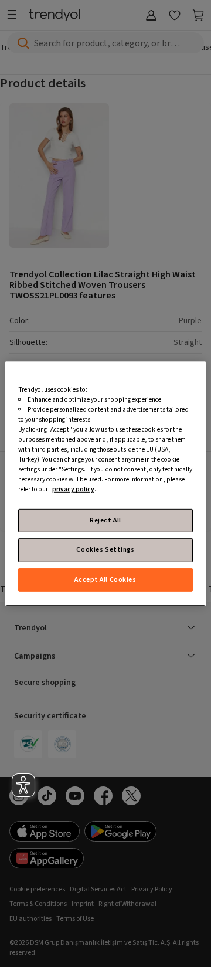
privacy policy (73, 489)
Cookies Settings (105, 550)
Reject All (105, 520)
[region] (105, 483)
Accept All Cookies (105, 579)
